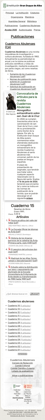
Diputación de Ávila (17, 416)
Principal (10, 13)
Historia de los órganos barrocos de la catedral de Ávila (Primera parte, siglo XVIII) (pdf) (23, 240)
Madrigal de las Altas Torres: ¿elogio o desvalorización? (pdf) (22, 259)
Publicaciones (11, 25)
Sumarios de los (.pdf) (22, 75)
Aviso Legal (30, 416)
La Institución (22, 13)
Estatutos (34, 13)
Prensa (37, 30)
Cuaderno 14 (19, 305)
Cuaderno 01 (19, 350)
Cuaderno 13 (19, 309)
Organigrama (17, 17)
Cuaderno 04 (20, 339)
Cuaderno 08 (19, 326)
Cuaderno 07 (19, 329)
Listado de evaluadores (22, 371)
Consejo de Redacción (22, 363)
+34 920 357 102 (30, 412)
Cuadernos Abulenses (30, 25)
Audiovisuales (25, 30)
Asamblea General (16, 21)
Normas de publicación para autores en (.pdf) (23, 81)
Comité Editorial (22, 365)
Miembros (29, 17)
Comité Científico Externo (22, 368)
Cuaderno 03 (19, 343)
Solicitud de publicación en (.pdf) (23, 88)
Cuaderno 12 (19, 312)
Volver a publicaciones (22, 375)
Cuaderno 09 (19, 322)
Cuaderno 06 (19, 333)
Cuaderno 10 (19, 319)
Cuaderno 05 (19, 336)
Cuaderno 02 (19, 346)
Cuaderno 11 (19, 316)
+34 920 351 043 (15, 412)
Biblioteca (32, 21)
